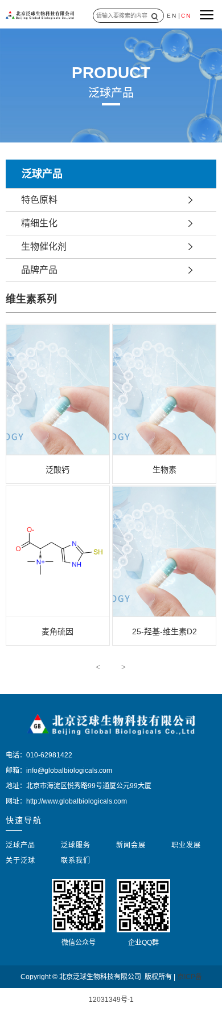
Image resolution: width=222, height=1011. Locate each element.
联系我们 (76, 861)
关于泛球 (20, 861)
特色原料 (39, 200)
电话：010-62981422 (39, 755)
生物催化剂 (44, 246)
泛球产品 (20, 845)
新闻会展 (131, 845)
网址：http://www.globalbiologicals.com (66, 801)
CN (186, 16)
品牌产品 (39, 270)
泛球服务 (76, 845)
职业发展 (186, 845)
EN (172, 16)
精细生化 (39, 223)
